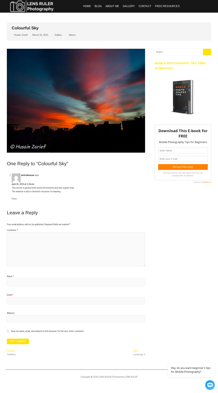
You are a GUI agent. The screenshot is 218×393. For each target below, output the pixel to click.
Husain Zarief (20, 35)
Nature (72, 35)
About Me (112, 6)
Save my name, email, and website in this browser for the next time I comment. (47, 331)
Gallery (129, 6)
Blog (98, 6)
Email (10, 294)
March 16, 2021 (40, 35)
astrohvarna (27, 175)
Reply (14, 198)
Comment (12, 230)
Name (10, 276)
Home (87, 6)
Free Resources (167, 6)
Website (11, 313)
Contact (145, 6)
